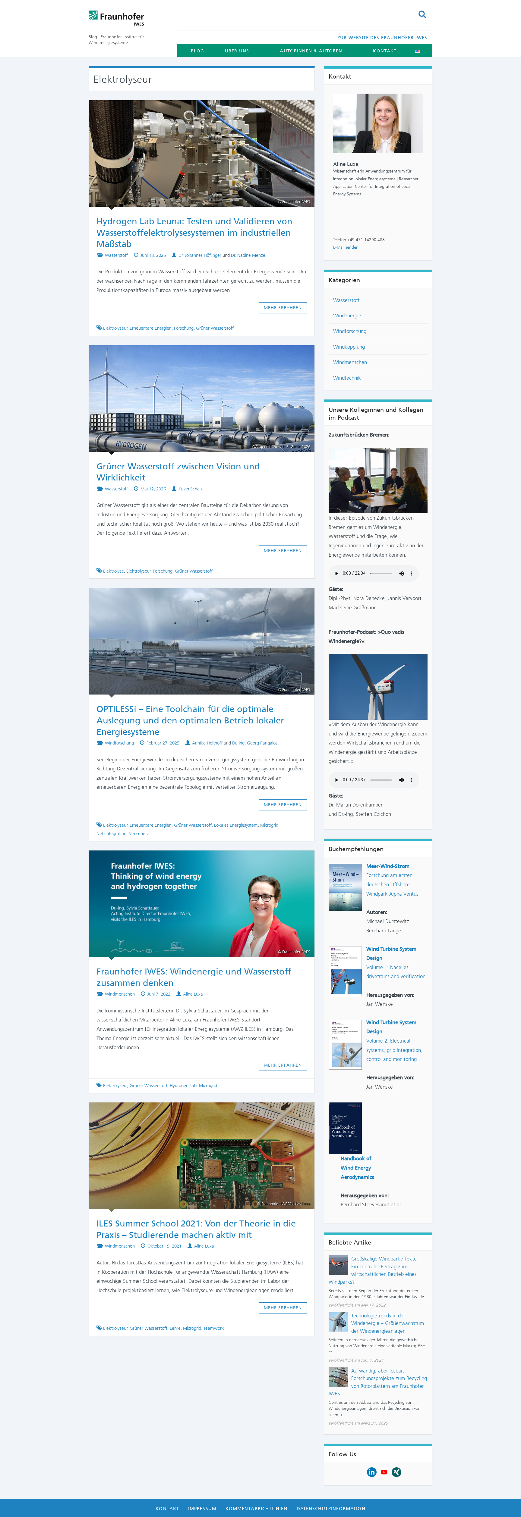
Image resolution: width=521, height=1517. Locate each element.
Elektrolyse (113, 571)
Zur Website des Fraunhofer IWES (382, 37)
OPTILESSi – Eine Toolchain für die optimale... (196, 596)
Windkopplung (349, 347)
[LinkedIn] (371, 1472)
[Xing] (396, 1472)
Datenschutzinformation (331, 1508)
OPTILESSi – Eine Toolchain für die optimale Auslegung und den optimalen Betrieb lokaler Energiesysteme (190, 720)
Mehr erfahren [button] (283, 307)
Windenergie (347, 315)
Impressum (202, 1508)
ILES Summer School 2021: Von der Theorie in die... (196, 1110)
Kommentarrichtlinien (257, 1508)
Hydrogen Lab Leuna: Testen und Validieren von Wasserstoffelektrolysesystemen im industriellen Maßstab (194, 232)
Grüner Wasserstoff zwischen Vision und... (196, 353)
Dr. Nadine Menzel (248, 255)
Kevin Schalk (190, 489)
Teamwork (214, 1328)
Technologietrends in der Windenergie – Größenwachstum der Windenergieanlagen (387, 1323)
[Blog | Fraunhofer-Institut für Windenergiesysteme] (128, 18)
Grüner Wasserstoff (215, 328)
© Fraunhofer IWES (294, 689)
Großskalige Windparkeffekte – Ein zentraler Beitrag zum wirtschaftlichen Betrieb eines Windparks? (375, 1270)
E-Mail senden (345, 247)
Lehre (175, 1328)
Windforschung (119, 743)
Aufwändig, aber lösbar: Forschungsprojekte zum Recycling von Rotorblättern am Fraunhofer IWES (378, 1382)
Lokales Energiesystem (236, 825)
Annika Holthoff (207, 743)
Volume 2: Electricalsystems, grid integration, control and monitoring (394, 1050)
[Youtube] (384, 1472)
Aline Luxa (193, 994)
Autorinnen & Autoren (311, 51)
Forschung (184, 328)
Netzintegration (111, 833)
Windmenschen (120, 994)
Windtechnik (347, 378)
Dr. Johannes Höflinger (199, 255)
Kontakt (384, 51)
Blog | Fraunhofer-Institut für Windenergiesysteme (116, 39)
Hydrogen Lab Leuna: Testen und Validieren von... (196, 108)
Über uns (237, 51)
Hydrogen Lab (183, 1085)
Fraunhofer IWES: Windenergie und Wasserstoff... (196, 859)
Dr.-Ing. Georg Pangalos (254, 743)
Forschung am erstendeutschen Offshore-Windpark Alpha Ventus (392, 884)
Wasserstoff (116, 255)
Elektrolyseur (115, 328)
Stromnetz (139, 833)
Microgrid (269, 825)
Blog (197, 51)
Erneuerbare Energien (151, 328)
